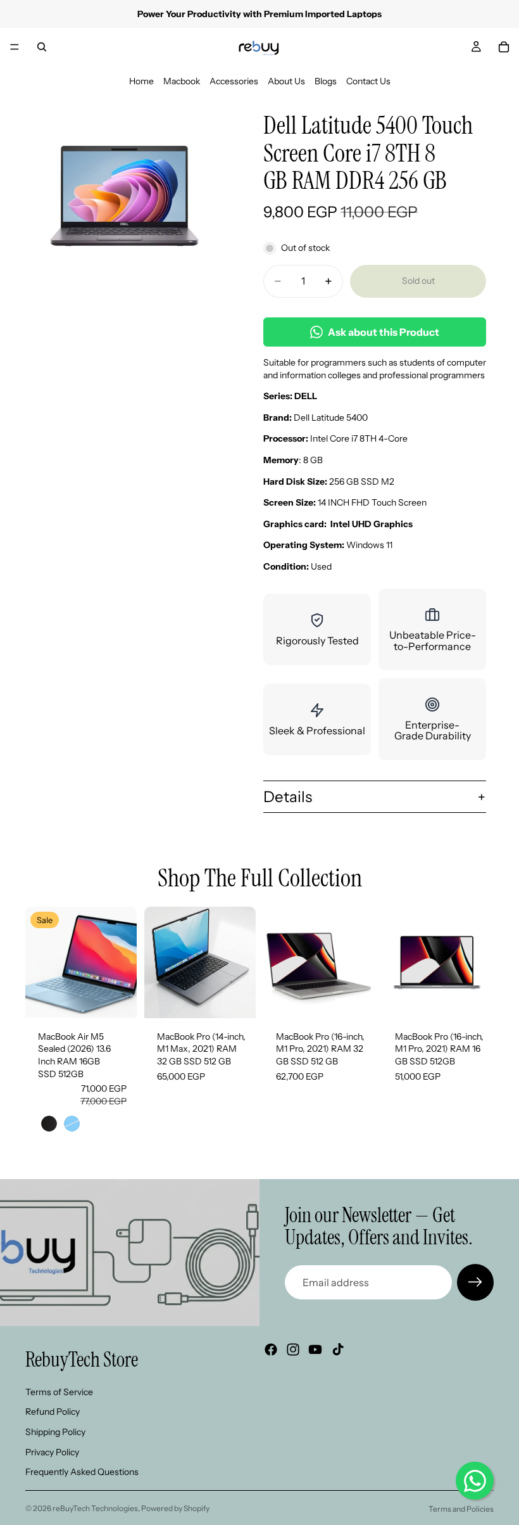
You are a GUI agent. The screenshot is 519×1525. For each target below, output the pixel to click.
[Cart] (504, 47)
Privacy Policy (52, 1451)
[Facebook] (270, 1349)
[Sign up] (475, 1282)
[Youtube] (315, 1349)
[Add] (236, 998)
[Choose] (117, 998)
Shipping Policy (55, 1432)
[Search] (42, 47)
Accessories (233, 81)
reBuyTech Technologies (95, 1508)
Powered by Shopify (175, 1508)
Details (287, 797)
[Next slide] (123, 962)
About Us (286, 81)
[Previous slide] (39, 962)
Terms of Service (59, 1392)
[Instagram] (293, 1349)
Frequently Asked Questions (82, 1471)
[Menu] (14, 46)
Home (141, 81)
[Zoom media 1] (125, 198)
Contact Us (368, 81)
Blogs (326, 81)
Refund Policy (52, 1411)
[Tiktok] (338, 1349)
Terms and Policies (461, 1509)
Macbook (181, 81)
